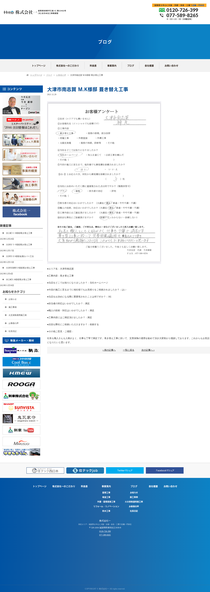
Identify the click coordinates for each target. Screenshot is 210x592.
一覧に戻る (128, 350)
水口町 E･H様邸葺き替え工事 (19, 233)
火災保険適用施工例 (18, 315)
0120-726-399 (105, 531)
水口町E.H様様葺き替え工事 (18, 279)
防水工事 (106, 511)
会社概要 (149, 65)
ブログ (130, 65)
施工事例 (13, 307)
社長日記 (13, 331)
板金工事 (106, 497)
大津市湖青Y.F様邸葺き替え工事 (20, 268)
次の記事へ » (148, 350)
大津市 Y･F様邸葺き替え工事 (19, 245)
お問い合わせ (171, 65)
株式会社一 (105, 520)
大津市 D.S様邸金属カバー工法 (20, 256)
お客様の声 (61, 75)
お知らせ (13, 299)
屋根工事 (106, 492)
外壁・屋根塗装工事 (106, 501)
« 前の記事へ (109, 350)
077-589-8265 (105, 535)
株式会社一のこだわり (67, 65)
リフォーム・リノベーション (106, 506)
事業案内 (111, 65)
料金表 (93, 65)
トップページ (38, 65)
